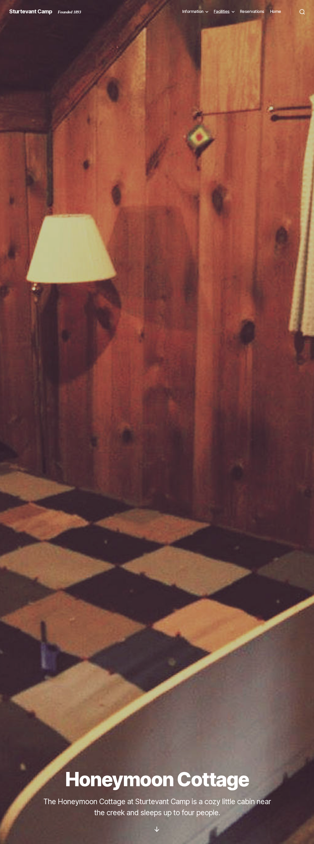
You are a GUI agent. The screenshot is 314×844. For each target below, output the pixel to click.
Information (192, 11)
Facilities (222, 11)
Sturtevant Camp (30, 11)
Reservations (252, 11)
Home (275, 11)
